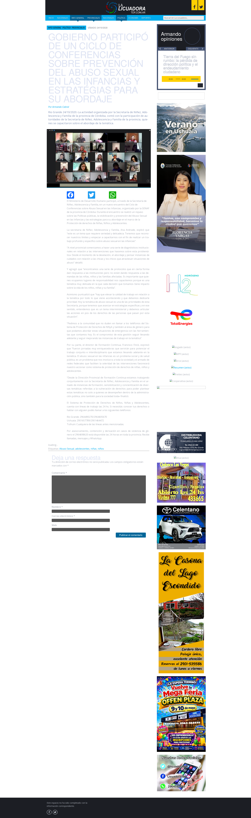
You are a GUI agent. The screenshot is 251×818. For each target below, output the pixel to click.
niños (101, 448)
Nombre (57, 506)
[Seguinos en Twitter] (201, 5)
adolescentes (82, 448)
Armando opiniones (171, 36)
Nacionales (62, 18)
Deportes (146, 18)
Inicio (51, 18)
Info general (78, 18)
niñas (94, 448)
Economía (133, 18)
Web (54, 525)
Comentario (59, 472)
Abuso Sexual (66, 448)
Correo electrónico (63, 516)
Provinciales (93, 18)
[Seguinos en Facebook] (194, 5)
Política (121, 18)
